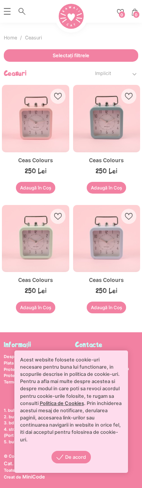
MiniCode (33, 477)
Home (10, 38)
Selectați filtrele (71, 55)
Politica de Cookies (62, 403)
